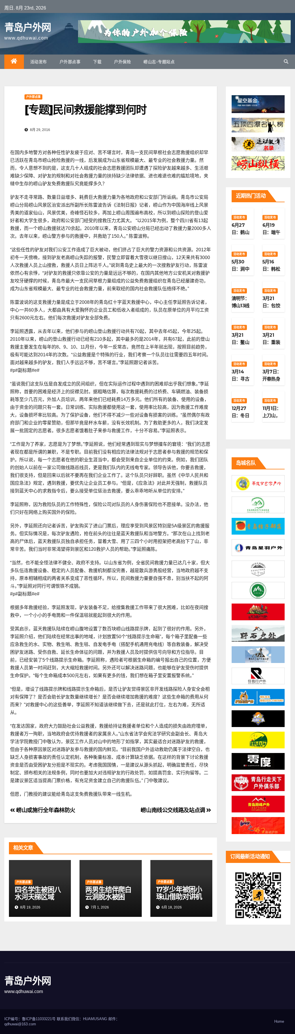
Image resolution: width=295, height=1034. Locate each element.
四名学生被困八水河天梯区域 (38, 893)
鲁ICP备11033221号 (39, 1019)
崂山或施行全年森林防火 (45, 810)
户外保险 (122, 61)
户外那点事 (70, 61)
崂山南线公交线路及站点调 (173, 810)
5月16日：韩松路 (271, 269)
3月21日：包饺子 (271, 306)
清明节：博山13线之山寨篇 (240, 306)
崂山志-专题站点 (159, 61)
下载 (97, 61)
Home (279, 1021)
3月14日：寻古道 (240, 379)
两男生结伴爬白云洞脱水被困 (108, 893)
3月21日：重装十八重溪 (271, 342)
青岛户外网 (27, 27)
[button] (286, 61)
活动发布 (38, 61)
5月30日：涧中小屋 (240, 269)
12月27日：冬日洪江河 (240, 416)
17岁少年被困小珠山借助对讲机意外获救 (179, 896)
